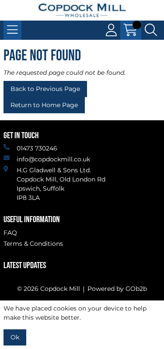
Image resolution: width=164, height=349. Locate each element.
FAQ (10, 233)
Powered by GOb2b (117, 289)
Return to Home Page (44, 105)
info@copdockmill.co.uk (53, 159)
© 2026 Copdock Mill (48, 289)
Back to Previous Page (45, 89)
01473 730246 (37, 148)
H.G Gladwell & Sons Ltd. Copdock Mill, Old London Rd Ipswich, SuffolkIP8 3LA (61, 184)
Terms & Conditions (33, 244)
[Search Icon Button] (151, 30)
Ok (14, 337)
